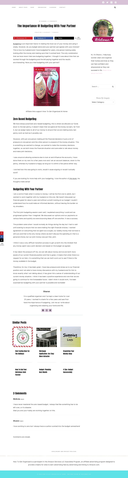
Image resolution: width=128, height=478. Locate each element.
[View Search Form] (115, 7)
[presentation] (22, 337)
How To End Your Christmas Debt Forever (21, 372)
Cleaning (53, 7)
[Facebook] (103, 2)
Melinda (16, 399)
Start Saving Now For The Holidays (22, 352)
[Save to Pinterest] (1, 233)
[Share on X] (1, 240)
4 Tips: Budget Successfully (68, 370)
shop (32, 7)
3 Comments (52, 21)
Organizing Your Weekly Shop (68, 352)
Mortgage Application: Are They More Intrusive (46, 354)
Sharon (43, 21)
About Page (23, 7)
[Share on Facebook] (1, 236)
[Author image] (37, 21)
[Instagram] (111, 2)
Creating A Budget (42, 32)
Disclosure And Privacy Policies (64, 451)
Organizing (42, 7)
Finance (55, 32)
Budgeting (17, 44)
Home (14, 7)
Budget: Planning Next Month (45, 370)
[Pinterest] (116, 2)
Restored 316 (86, 474)
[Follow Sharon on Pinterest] (50, 310)
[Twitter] (107, 2)
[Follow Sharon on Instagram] (46, 310)
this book (73, 178)
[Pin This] (39, 69)
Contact (62, 7)
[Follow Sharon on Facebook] (43, 310)
